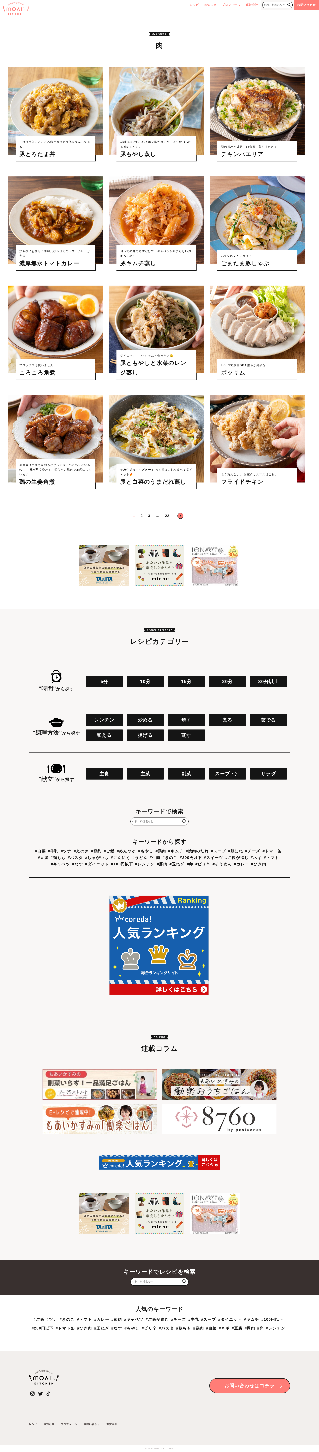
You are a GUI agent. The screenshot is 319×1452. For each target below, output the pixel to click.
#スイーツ (213, 857)
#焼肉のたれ (197, 851)
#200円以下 (191, 857)
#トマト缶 (272, 851)
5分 (104, 681)
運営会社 (252, 4)
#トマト (271, 857)
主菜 (145, 773)
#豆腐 (43, 857)
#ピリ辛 (202, 864)
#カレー (241, 864)
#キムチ (175, 851)
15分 (186, 681)
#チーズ (252, 851)
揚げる (145, 735)
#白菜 (40, 851)
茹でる (268, 720)
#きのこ (170, 857)
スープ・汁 (227, 773)
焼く (186, 720)
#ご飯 (109, 851)
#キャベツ (60, 864)
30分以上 (268, 681)
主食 (104, 773)
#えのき (81, 851)
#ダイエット (97, 864)
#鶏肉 (161, 851)
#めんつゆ (126, 851)
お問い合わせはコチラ (249, 1385)
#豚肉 (162, 864)
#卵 (190, 864)
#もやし (145, 851)
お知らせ (210, 4)
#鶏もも (58, 857)
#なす (77, 864)
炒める (145, 720)
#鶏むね (235, 851)
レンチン (104, 720)
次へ (180, 516)
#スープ (218, 851)
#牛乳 (53, 851)
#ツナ (66, 851)
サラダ (268, 773)
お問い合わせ (306, 4)
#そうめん (222, 864)
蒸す (186, 735)
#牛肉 (155, 857)
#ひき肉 (258, 864)
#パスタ (75, 857)
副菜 (186, 773)
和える (104, 735)
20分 (227, 681)
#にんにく (120, 857)
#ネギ (256, 857)
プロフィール (231, 4)
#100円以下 (122, 864)
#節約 (96, 851)
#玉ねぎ (176, 864)
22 (167, 516)
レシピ (194, 4)
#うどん (140, 857)
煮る (227, 720)
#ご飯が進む (237, 857)
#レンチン (145, 864)
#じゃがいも (97, 857)
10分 (145, 681)
